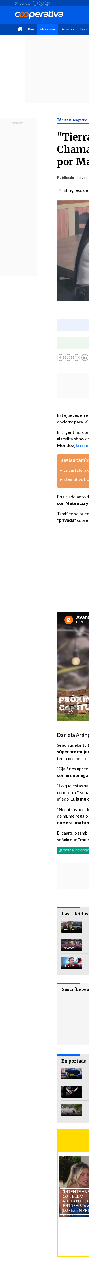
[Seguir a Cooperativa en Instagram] (47, 3)
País (31, 29)
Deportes (67, 29)
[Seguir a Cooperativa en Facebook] (35, 3)
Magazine (47, 29)
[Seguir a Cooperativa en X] (41, 3)
